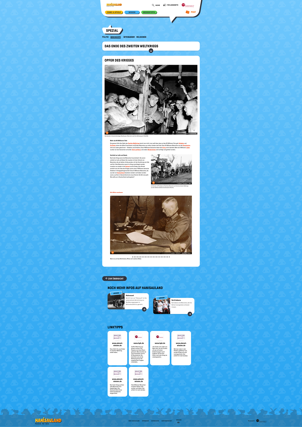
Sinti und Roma (136, 149)
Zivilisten (113, 145)
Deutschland (121, 173)
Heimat (127, 166)
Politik (105, 37)
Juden (188, 147)
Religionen (141, 37)
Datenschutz (155, 421)
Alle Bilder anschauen (116, 192)
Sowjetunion (186, 145)
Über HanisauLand (134, 421)
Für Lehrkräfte (172, 5)
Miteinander (129, 37)
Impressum (145, 421)
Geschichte (115, 37)
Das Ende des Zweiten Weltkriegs (131, 46)
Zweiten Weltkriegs (134, 143)
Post (193, 12)
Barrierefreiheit (167, 421)
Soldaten (181, 143)
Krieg (164, 147)
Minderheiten (152, 149)
